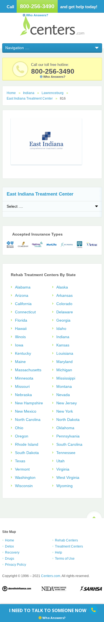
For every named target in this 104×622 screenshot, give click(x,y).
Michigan (64, 370)
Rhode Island (26, 444)
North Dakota (68, 419)
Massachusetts (28, 370)
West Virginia (67, 477)
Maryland (64, 361)
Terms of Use (65, 558)
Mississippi (65, 378)
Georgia (63, 320)
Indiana (28, 93)
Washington (25, 477)
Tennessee (65, 452)
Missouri (22, 386)
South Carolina (69, 444)
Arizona (21, 295)
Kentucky (23, 353)
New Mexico (25, 411)
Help (58, 552)
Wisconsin (24, 486)
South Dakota (27, 452)
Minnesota (24, 378)
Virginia (62, 469)
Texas (20, 461)
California (23, 303)
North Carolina (27, 419)
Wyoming (64, 486)
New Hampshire (29, 403)
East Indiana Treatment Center (30, 98)
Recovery (12, 552)
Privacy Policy (15, 565)
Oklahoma (65, 428)
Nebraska (23, 395)
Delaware (64, 312)
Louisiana (64, 353)
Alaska (62, 287)
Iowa (19, 345)
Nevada (63, 395)
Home (11, 93)
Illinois (20, 337)
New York (64, 411)
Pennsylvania (68, 436)
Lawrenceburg (53, 93)
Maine (20, 361)
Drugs (9, 558)
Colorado (64, 303)
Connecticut (25, 312)
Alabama (23, 287)
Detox (9, 546)
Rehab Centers (66, 540)
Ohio (19, 428)
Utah (60, 461)
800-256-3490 (37, 6)
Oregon (21, 436)
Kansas (62, 345)
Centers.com (52, 25)
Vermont (22, 469)
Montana (64, 386)
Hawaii (21, 328)
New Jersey (66, 403)
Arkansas (64, 295)
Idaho (61, 328)
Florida (21, 320)
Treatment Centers (69, 546)
